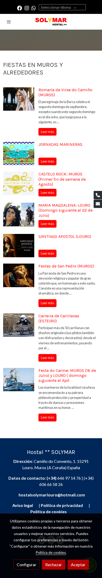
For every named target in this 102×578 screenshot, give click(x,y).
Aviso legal (22, 505)
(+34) (52, 477)
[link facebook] (19, 7)
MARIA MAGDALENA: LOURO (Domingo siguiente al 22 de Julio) (65, 210)
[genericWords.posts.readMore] (18, 98)
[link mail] (98, 204)
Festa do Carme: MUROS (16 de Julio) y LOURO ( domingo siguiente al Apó (67, 375)
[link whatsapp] (33, 7)
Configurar (26, 564)
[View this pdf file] (35, 505)
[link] (51, 22)
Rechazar (53, 564)
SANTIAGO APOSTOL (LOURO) (64, 236)
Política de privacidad (62, 505)
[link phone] (98, 195)
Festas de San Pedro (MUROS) (66, 266)
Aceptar (78, 564)
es (48, 511)
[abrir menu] (9, 21)
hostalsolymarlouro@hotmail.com (52, 494)
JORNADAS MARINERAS (60, 144)
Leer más (47, 132)
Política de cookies (51, 552)
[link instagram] (27, 7)
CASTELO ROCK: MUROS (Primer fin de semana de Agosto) (62, 179)
